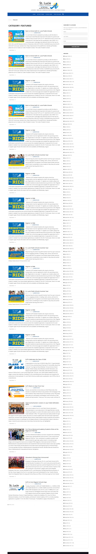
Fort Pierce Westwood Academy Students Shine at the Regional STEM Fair (41, 430)
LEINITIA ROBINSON (37, 406)
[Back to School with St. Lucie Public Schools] (16, 36)
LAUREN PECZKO (37, 32)
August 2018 (67, 316)
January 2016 (67, 404)
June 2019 (67, 288)
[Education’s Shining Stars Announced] (16, 463)
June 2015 (67, 424)
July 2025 (67, 93)
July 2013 (67, 489)
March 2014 (67, 466)
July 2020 (67, 254)
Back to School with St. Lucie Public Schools (38, 31)
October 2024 (68, 118)
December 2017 (68, 339)
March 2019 (67, 296)
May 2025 (67, 98)
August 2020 (67, 251)
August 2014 (67, 452)
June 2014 (67, 458)
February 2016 (68, 401)
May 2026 (67, 64)
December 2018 (68, 305)
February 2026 (68, 73)
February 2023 (68, 172)
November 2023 (68, 146)
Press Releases (57, 14)
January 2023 (67, 175)
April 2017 (67, 361)
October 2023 (68, 149)
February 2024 (68, 138)
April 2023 (67, 166)
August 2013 (67, 486)
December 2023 (68, 143)
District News (40, 14)
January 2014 (67, 472)
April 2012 (67, 531)
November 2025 (68, 81)
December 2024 (68, 112)
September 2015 (68, 415)
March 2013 (67, 500)
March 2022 (67, 200)
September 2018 (68, 313)
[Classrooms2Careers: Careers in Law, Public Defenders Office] (16, 408)
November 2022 (68, 180)
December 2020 (68, 240)
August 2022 (67, 189)
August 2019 (67, 282)
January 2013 (67, 506)
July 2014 (67, 455)
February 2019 (68, 299)
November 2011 (68, 545)
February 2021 (68, 234)
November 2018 (68, 308)
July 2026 (67, 59)
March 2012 (67, 534)
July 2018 (67, 319)
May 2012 (67, 528)
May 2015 (67, 426)
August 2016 (67, 384)
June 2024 (67, 126)
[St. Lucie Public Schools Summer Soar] (16, 160)
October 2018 (68, 310)
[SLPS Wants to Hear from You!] (16, 391)
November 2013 (68, 477)
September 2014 (68, 449)
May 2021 (67, 226)
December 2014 (68, 441)
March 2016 (67, 398)
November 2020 (68, 243)
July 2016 (67, 387)
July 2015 (67, 421)
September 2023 (68, 152)
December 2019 (68, 271)
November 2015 (68, 409)
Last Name (65, 36)
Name (64, 31)
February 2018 (68, 333)
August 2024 (67, 124)
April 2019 (67, 293)
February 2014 (68, 469)
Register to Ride (30, 80)
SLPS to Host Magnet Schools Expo (36, 482)
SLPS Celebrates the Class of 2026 (35, 359)
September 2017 (68, 347)
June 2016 (67, 390)
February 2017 (68, 367)
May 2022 (67, 194)
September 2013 (68, 483)
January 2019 (67, 302)
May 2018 (67, 325)
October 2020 (68, 245)
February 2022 (68, 203)
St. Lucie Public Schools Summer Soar (36, 155)
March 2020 (67, 265)
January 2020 (67, 268)
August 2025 (67, 90)
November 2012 (68, 511)
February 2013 (68, 503)
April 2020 (67, 262)
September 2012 (68, 517)
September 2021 (68, 217)
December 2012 (68, 509)
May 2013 (67, 494)
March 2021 (67, 231)
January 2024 (67, 141)
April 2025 (67, 101)
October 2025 (68, 84)
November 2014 (68, 443)
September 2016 (68, 381)
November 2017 (68, 342)
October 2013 (68, 480)
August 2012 (67, 520)
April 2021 (67, 228)
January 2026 (67, 76)
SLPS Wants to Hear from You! (34, 386)
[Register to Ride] (16, 86)
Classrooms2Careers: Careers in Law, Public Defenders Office (42, 403)
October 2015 (68, 412)
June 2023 (67, 160)
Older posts (11, 504)
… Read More (11, 50)
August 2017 (67, 350)
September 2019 (68, 279)
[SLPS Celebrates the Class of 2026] (16, 365)
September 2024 (68, 121)
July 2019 (67, 285)
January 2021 (67, 237)
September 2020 (68, 248)
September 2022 (68, 186)
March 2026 (67, 70)
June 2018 (67, 322)
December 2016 (68, 373)
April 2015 (67, 429)
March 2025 (67, 104)
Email (64, 41)
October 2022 (68, 183)
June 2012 (67, 525)
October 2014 (68, 446)
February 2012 (68, 537)
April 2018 (67, 327)
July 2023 (67, 158)
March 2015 (67, 432)
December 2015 (68, 407)
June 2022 (67, 192)
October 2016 (68, 378)
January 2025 (67, 110)
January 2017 (67, 370)
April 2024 (67, 132)
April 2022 (67, 197)
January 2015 (67, 438)
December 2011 (68, 542)
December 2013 (68, 475)
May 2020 (67, 260)
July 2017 (67, 353)
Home (34, 14)
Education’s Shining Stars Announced (36, 457)
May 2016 (67, 392)
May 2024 (67, 129)
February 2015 (68, 435)
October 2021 (68, 214)
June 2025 (67, 95)
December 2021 (68, 209)
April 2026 (67, 67)
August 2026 (67, 56)
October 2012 (68, 514)
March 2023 (67, 169)
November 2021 (68, 211)
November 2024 (68, 115)
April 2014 (67, 463)
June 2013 (67, 492)
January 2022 (67, 206)
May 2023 (67, 163)
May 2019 (67, 291)
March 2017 (67, 364)
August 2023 (67, 155)
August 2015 (67, 418)
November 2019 (68, 274)
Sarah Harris (37, 432)
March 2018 (67, 330)
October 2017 (68, 344)
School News (49, 14)
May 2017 (67, 359)
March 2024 (67, 135)
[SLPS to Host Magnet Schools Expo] (16, 487)
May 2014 (67, 460)
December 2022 (68, 177)
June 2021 (67, 223)
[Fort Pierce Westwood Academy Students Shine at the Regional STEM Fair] (16, 434)
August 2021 (67, 220)
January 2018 (67, 336)
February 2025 (68, 107)
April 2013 (67, 497)
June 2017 (67, 356)
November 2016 (68, 375)
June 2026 (67, 61)
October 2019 (68, 276)
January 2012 (67, 540)
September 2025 (68, 87)
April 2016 (67, 395)
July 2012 (67, 523)
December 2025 (68, 78)
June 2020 (67, 257)
